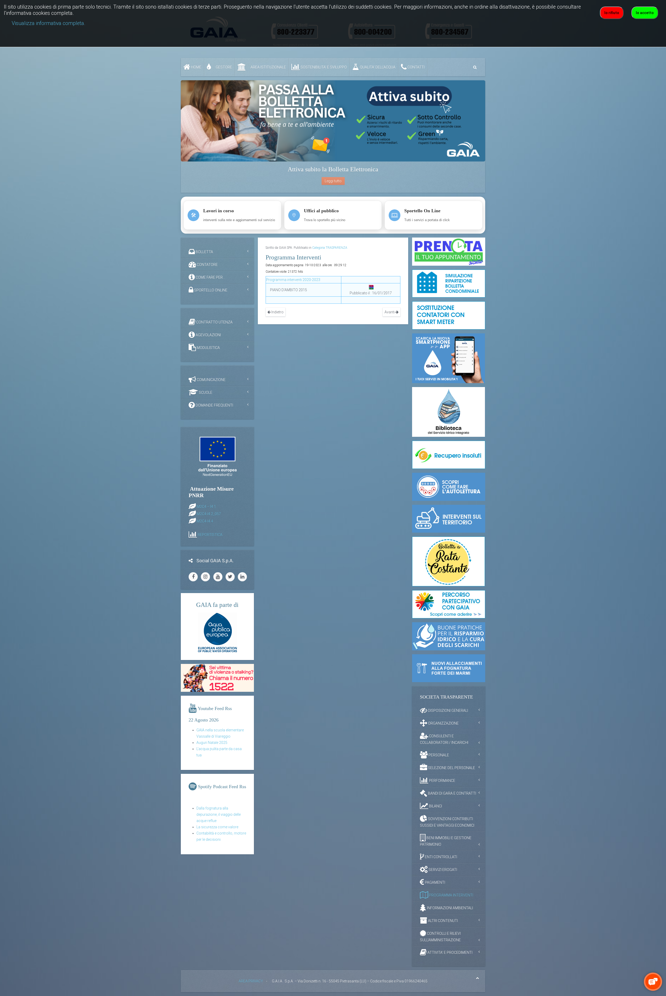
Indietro (277, 312)
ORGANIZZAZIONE (443, 723)
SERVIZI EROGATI (442, 870)
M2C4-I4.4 (205, 521)
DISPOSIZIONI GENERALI (447, 710)
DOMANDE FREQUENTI (214, 405)
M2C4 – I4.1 (206, 506)
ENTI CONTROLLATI (440, 857)
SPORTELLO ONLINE (210, 290)
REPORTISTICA (210, 534)
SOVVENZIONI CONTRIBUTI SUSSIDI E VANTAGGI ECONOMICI (447, 822)
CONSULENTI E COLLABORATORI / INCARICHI (444, 739)
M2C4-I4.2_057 (209, 514)
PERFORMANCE (441, 781)
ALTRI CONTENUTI (442, 921)
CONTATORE (207, 265)
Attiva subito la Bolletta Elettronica (333, 169)
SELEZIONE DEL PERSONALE (451, 768)
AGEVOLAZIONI (208, 335)
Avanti (390, 312)
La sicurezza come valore (217, 827)
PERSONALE (438, 755)
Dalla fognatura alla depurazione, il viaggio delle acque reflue (218, 814)
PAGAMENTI (434, 882)
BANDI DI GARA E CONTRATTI (451, 793)
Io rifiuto (611, 13)
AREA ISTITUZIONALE (268, 67)
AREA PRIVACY (251, 981)
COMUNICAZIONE (211, 380)
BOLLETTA (204, 252)
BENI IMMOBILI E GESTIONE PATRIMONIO (445, 841)
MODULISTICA (208, 348)
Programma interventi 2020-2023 (293, 280)
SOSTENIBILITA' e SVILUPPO (323, 67)
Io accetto (645, 13)
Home (195, 67)
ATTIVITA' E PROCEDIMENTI (449, 952)
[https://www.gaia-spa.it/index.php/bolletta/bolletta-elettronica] (333, 120)
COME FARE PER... (210, 277)
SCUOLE (205, 392)
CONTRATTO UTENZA (214, 322)
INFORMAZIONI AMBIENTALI (449, 908)
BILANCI (435, 806)
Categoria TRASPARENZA (329, 248)
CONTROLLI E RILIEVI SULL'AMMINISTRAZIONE (440, 936)
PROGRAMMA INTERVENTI (450, 895)
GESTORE (223, 67)
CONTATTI (416, 67)
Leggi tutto (333, 181)
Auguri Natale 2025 (211, 742)
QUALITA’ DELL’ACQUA (377, 67)
